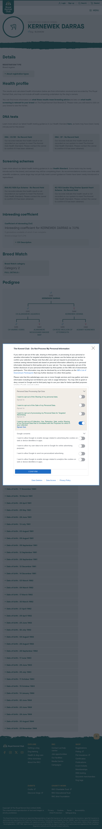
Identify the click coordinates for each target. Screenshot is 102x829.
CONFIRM (33, 471)
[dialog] (51, 414)
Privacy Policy (65, 480)
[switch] (82, 396)
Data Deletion (37, 480)
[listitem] (51, 391)
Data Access (51, 480)
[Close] (94, 348)
